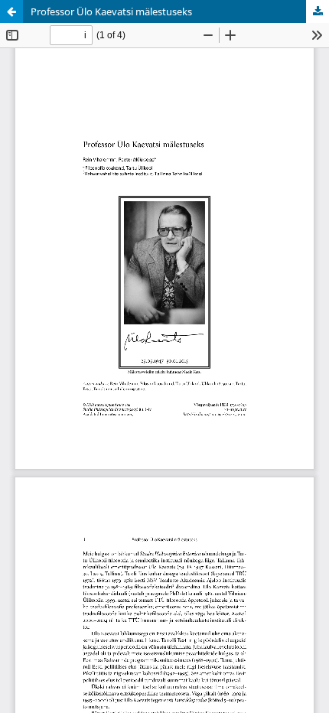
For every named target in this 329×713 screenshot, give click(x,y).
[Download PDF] (317, 11)
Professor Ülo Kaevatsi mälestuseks (111, 11)
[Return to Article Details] (11, 11)
